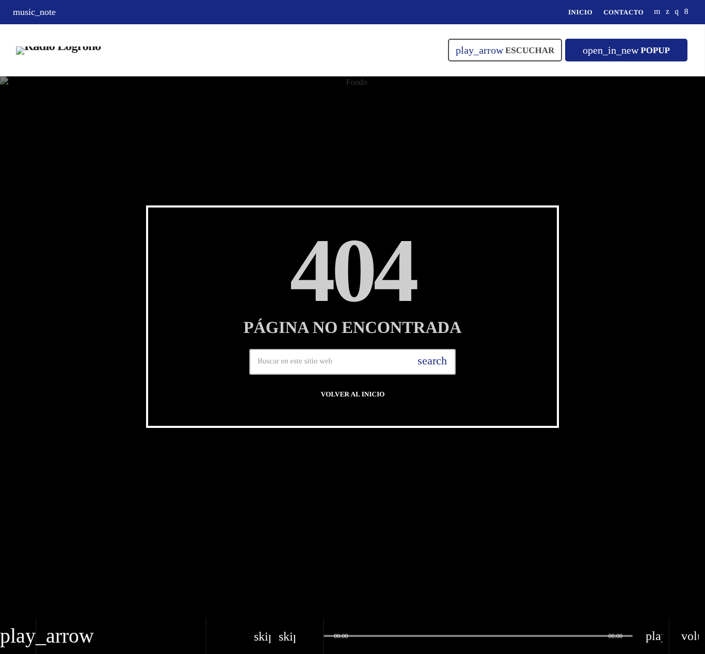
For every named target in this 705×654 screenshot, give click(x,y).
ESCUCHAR (505, 50)
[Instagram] (677, 12)
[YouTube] (657, 12)
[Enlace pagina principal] (58, 50)
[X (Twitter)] (667, 12)
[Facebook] (686, 12)
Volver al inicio (353, 394)
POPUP (626, 50)
